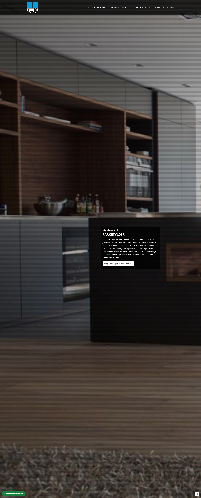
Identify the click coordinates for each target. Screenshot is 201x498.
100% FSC (106, 255)
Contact (170, 7)
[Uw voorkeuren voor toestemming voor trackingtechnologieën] (197, 494)
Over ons (113, 7)
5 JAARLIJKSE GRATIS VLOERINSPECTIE (148, 7)
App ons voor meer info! (14, 493)
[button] (106, 7)
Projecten (125, 7)
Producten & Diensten (96, 7)
